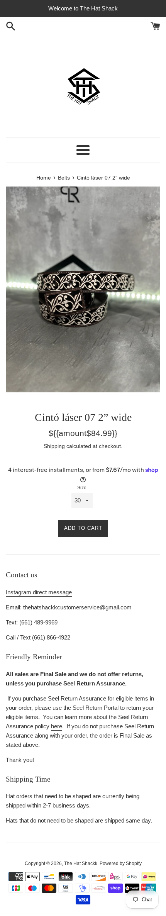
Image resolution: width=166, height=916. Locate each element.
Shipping (54, 446)
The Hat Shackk (80, 863)
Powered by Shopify (121, 863)
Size (81, 487)
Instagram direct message (39, 592)
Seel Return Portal (96, 707)
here (56, 726)
